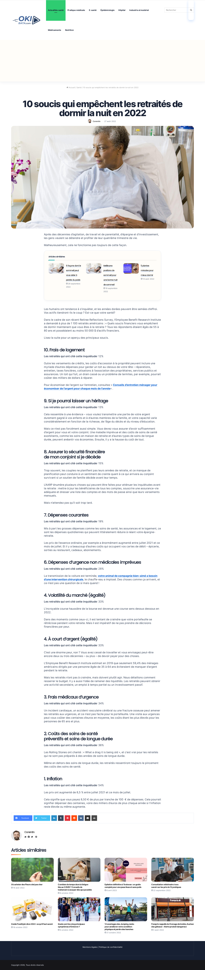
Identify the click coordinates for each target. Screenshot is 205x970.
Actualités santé (56, 10)
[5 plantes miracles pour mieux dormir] (131, 268)
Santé (79, 87)
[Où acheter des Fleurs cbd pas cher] (32, 870)
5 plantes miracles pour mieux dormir (147, 270)
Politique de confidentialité (110, 947)
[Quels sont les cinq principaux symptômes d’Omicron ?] (79, 909)
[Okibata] (26, 20)
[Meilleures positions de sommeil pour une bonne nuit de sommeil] (93, 268)
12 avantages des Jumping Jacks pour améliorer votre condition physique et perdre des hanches (119, 926)
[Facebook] (29, 837)
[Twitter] (32, 837)
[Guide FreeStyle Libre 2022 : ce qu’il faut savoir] (32, 909)
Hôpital (121, 10)
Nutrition (69, 30)
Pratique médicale (76, 10)
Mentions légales (90, 947)
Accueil (71, 87)
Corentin (96, 121)
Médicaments (54, 30)
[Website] (26, 837)
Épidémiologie (108, 10)
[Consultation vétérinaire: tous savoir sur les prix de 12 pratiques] (172, 870)
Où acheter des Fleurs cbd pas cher (26, 884)
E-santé (93, 10)
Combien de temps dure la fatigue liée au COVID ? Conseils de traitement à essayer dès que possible (75, 887)
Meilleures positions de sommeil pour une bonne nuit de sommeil (110, 275)
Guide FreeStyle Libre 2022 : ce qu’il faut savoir (32, 924)
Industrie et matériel (139, 10)
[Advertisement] (102, 60)
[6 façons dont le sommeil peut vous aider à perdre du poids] (56, 268)
